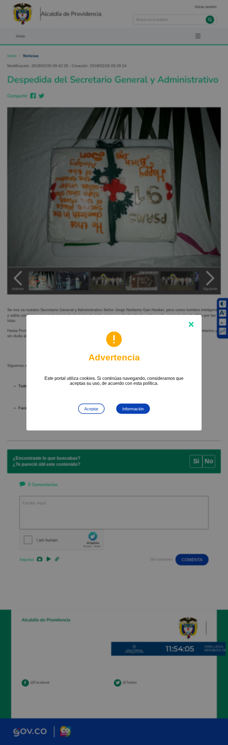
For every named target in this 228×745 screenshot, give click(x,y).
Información (133, 408)
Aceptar (91, 408)
